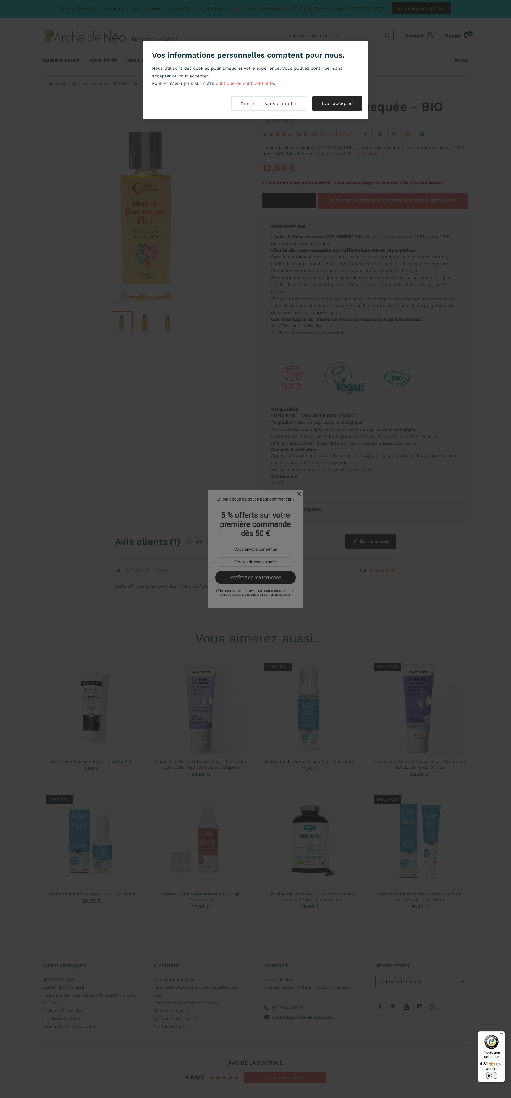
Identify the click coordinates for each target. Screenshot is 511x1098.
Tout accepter (337, 103)
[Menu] (501, 1035)
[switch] (491, 1075)
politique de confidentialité (245, 83)
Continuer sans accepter (268, 103)
